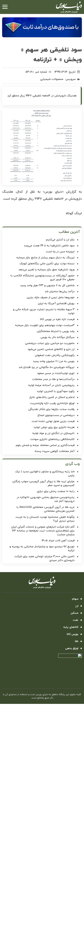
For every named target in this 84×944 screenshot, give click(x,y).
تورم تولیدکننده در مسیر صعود (56, 373)
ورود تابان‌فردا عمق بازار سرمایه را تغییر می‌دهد (47, 270)
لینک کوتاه (74, 213)
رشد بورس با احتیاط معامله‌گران (56, 331)
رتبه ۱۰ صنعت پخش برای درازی (56, 491)
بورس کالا (72, 634)
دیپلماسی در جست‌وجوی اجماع (56, 415)
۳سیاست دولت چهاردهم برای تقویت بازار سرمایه (45, 325)
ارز (76, 606)
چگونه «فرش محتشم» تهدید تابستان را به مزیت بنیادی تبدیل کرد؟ (45, 519)
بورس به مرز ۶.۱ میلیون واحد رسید (54, 361)
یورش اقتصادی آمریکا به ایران (56, 303)
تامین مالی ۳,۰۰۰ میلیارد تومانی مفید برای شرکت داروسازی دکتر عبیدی (44, 558)
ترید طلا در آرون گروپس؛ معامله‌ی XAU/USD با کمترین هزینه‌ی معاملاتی (46, 509)
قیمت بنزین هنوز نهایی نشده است (53, 421)
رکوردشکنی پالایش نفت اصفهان (55, 355)
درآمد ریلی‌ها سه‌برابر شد (60, 291)
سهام (75, 599)
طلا (76, 641)
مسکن (74, 613)
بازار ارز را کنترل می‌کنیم (60, 240)
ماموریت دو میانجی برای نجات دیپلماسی (50, 343)
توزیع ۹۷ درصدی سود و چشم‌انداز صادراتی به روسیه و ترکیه (42, 548)
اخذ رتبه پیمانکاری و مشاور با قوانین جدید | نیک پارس (45, 473)
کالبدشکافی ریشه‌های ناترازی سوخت (52, 439)
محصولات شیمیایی (51, 79)
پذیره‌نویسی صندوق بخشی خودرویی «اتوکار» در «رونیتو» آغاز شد (46, 499)
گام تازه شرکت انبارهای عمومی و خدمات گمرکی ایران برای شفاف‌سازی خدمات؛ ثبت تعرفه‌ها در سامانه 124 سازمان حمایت (43, 531)
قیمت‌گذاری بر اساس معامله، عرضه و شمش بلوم (45, 445)
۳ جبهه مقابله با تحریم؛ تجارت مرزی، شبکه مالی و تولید (44, 311)
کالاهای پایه (70, 627)
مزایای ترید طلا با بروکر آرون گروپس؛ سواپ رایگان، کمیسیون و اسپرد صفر (43, 483)
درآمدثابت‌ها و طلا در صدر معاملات (53, 379)
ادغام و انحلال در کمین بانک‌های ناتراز (52, 397)
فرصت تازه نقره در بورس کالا (57, 319)
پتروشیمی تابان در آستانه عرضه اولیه (51, 385)
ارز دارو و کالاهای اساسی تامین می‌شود (51, 349)
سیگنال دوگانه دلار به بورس (57, 337)
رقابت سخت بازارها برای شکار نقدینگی (51, 409)
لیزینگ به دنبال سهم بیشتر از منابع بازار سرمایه (45, 258)
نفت (75, 620)
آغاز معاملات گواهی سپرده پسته (55, 451)
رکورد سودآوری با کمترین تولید (56, 391)
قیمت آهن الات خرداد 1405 (58, 541)
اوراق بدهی (71, 648)
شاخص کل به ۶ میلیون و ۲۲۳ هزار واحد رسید (47, 285)
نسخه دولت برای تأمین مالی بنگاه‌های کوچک (47, 264)
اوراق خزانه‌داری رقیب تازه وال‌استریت (52, 403)
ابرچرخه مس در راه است (60, 252)
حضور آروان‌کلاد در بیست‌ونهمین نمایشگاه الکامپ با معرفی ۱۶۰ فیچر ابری (43, 277)
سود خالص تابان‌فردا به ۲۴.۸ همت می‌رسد (49, 246)
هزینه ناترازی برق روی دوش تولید (54, 427)
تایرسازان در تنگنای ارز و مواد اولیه (53, 433)
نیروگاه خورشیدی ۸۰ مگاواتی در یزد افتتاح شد (47, 367)
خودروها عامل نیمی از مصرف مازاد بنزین (51, 297)
